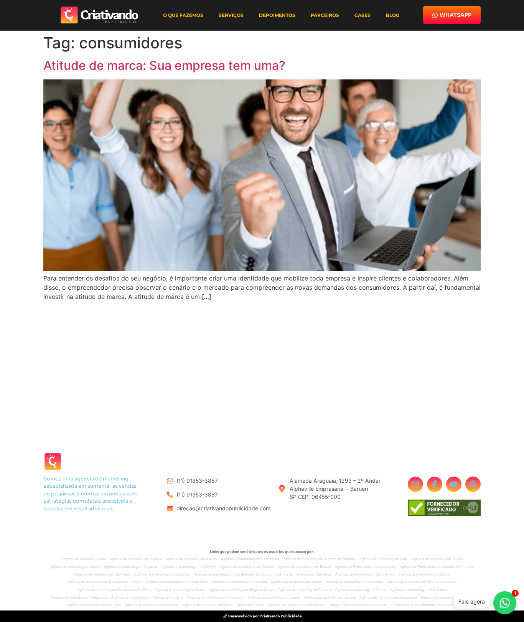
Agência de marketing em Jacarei (330, 597)
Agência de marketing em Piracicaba (354, 582)
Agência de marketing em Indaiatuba (79, 597)
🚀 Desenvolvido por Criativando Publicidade (262, 616)
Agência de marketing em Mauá (207, 605)
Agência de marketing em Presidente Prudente (147, 597)
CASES (362, 15)
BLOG (392, 15)
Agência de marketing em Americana (215, 597)
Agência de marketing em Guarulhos (303, 574)
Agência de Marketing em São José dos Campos (105, 582)
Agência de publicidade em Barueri (304, 567)
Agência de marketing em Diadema (152, 605)
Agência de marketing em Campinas (162, 574)
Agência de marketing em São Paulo (102, 574)
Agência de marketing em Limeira (274, 597)
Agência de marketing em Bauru (180, 590)
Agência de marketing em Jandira (437, 559)
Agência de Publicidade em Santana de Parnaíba (437, 567)
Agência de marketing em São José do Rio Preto (114, 590)
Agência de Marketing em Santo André (364, 574)
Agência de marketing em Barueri (191, 559)
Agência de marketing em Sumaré (447, 597)
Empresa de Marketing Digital (83, 559)
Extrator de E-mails (250, 605)
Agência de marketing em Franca (360, 590)
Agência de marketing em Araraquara (388, 597)
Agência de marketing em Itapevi (75, 567)
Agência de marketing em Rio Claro (94, 605)
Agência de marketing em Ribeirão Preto (177, 582)
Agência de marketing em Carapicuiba (250, 559)
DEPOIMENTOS (277, 15)
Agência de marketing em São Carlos (418, 590)
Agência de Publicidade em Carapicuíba (365, 567)
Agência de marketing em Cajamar (130, 567)
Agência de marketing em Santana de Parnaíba (319, 559)
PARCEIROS (325, 15)
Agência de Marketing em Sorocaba (239, 582)
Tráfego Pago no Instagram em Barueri (357, 605)
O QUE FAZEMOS (183, 15)
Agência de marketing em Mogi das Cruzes (242, 590)
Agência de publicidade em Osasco (247, 567)
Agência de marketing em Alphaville (188, 567)
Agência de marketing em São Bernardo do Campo (233, 574)
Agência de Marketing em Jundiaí (296, 582)
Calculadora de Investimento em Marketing (424, 605)
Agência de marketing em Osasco (136, 559)
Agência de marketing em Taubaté (304, 590)
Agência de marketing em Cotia (383, 559)
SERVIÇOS (231, 15)
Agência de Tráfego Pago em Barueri (296, 605)
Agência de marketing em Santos (423, 574)
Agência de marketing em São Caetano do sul (421, 582)
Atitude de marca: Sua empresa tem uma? (164, 65)
